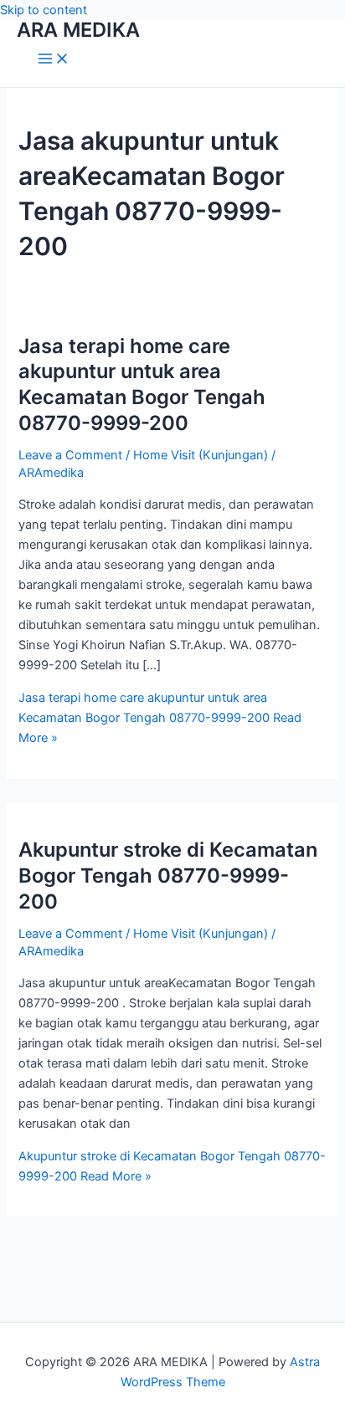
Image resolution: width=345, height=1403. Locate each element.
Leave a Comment (70, 455)
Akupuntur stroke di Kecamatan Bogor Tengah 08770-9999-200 (167, 875)
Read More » (159, 717)
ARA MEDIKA (78, 30)
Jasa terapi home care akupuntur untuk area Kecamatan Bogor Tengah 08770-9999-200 (141, 384)
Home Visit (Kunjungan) (200, 455)
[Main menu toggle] (53, 59)
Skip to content (43, 10)
